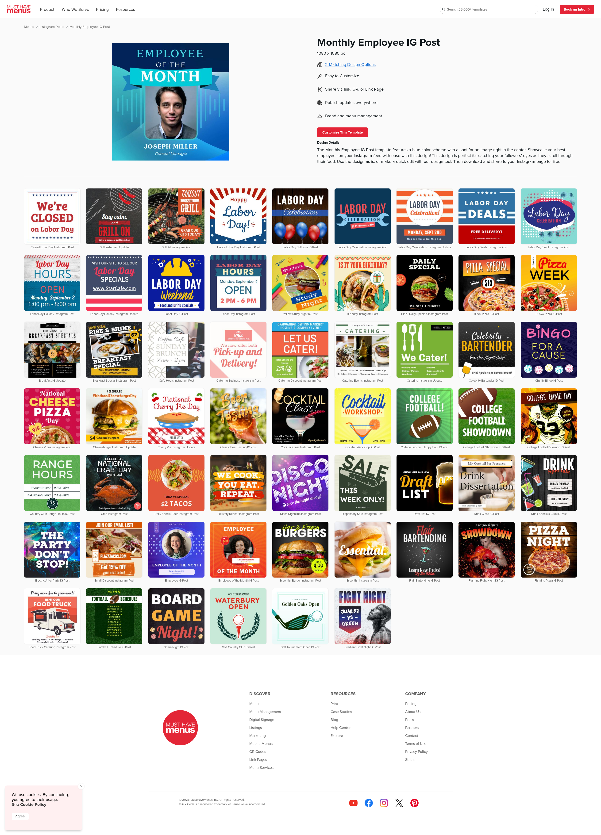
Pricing (102, 10)
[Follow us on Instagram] (384, 803)
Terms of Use (415, 744)
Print (334, 704)
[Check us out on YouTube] (353, 803)
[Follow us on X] (399, 803)
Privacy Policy (416, 752)
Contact (411, 736)
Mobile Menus (261, 744)
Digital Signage (261, 720)
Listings (255, 728)
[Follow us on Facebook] (368, 803)
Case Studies (341, 712)
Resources (125, 10)
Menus (29, 27)
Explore (337, 736)
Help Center (341, 728)
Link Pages (258, 760)
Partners (412, 728)
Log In (548, 9)
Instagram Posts (52, 27)
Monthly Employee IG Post (89, 27)
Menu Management (265, 712)
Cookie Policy (33, 804)
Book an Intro (575, 9)
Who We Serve (75, 10)
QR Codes (257, 752)
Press (409, 720)
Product (47, 10)
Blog (334, 720)
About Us (412, 712)
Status (410, 760)
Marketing (257, 736)
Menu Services (261, 768)
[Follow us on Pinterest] (414, 803)
